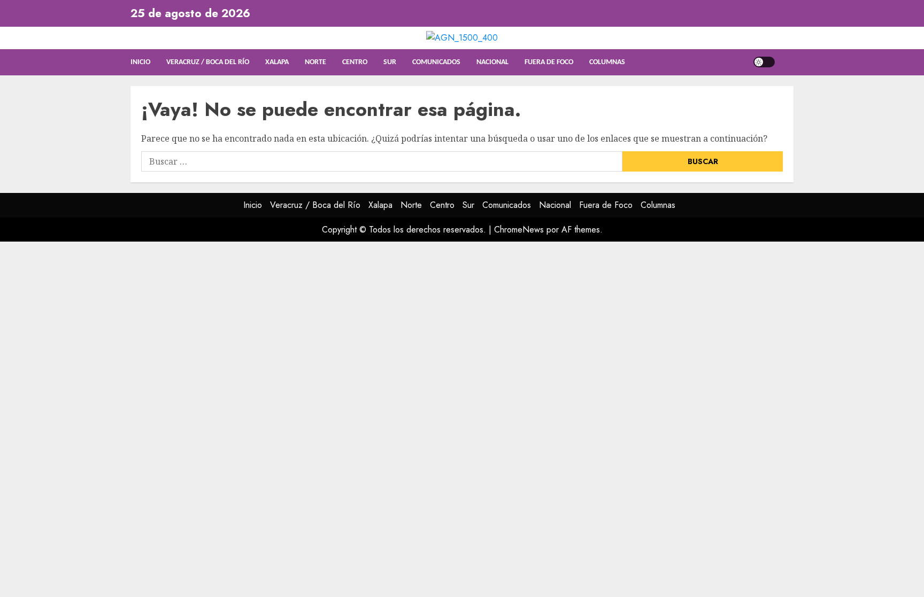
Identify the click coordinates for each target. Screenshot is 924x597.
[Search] (787, 62)
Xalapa (277, 62)
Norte (315, 62)
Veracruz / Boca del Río (207, 62)
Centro (354, 62)
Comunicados (436, 62)
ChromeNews (519, 229)
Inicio (140, 62)
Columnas (607, 62)
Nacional (492, 62)
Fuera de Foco (549, 62)
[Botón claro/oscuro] (764, 62)
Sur (389, 62)
